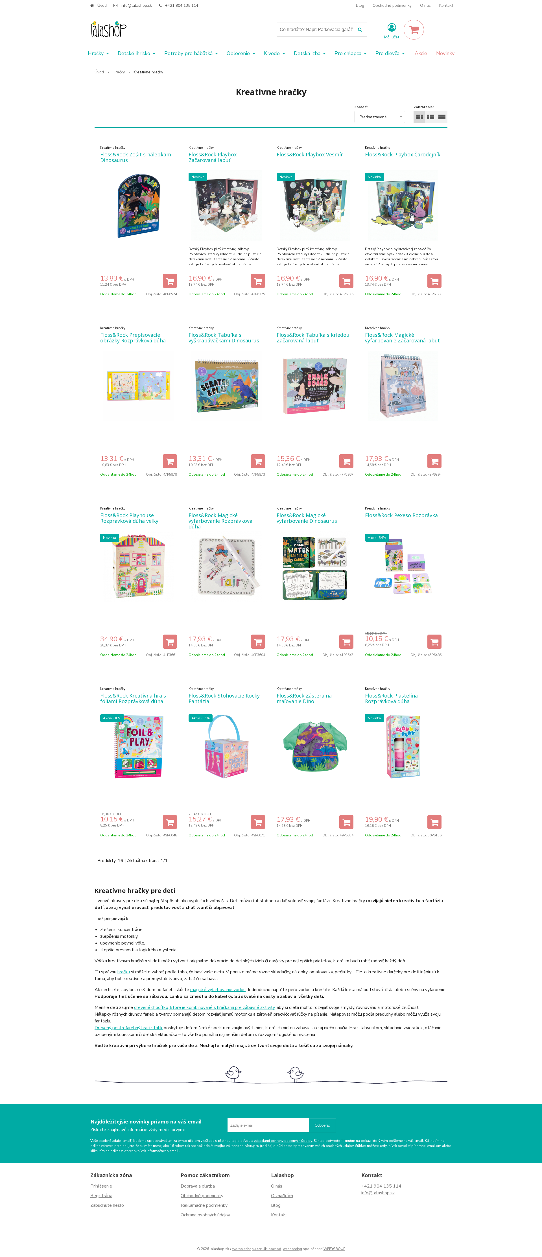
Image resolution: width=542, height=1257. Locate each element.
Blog (360, 5)
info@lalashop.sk (136, 5)
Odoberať (322, 1125)
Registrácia (101, 1196)
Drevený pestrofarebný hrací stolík (129, 1028)
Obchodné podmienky (392, 5)
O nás (425, 5)
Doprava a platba (198, 1186)
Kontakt (446, 5)
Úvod (102, 5)
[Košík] (414, 30)
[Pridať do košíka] (170, 281)
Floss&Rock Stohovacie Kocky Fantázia (224, 698)
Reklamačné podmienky (204, 1205)
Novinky (445, 53)
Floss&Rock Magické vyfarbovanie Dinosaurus (307, 518)
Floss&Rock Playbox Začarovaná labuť (213, 157)
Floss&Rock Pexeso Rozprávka (401, 515)
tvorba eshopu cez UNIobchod (256, 1249)
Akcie (421, 53)
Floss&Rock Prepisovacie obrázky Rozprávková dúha (133, 337)
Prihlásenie (101, 1186)
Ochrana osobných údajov (205, 1215)
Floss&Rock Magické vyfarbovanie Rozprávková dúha (220, 521)
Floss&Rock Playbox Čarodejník (402, 154)
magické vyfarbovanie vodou (218, 990)
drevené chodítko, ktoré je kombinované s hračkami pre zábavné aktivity (204, 1007)
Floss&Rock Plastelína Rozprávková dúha (391, 698)
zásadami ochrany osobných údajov (283, 1140)
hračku (123, 972)
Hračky (119, 72)
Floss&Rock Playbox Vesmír (310, 154)
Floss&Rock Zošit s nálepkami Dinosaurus (136, 157)
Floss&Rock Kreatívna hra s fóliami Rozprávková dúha (133, 698)
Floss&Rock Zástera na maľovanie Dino (304, 698)
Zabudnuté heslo (107, 1205)
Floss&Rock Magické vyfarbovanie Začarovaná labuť (402, 337)
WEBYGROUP (334, 1249)
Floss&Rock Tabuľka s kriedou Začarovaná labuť (313, 337)
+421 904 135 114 (181, 5)
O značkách (282, 1196)
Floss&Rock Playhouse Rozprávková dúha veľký (129, 518)
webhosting (292, 1249)
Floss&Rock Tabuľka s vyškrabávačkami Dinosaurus (224, 337)
